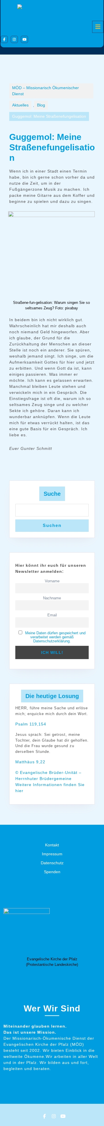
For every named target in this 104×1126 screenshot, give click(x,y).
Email (52, 615)
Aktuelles (20, 105)
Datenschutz (52, 863)
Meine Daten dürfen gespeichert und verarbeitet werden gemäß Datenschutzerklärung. (55, 637)
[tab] (97, 27)
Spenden (52, 871)
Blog (41, 105)
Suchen (52, 525)
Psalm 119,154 (30, 724)
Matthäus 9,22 (30, 762)
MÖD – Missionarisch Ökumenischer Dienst (45, 90)
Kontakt (52, 845)
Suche (52, 494)
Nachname (52, 598)
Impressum (52, 854)
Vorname (52, 581)
